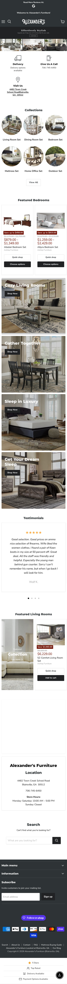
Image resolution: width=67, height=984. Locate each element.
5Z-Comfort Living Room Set (50, 659)
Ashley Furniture (11, 250)
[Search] (56, 840)
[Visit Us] (18, 86)
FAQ (36, 944)
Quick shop (17, 257)
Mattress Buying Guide (51, 944)
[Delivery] (18, 63)
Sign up (48, 896)
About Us (15, 944)
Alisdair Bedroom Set (15, 247)
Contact (26, 944)
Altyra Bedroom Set (47, 247)
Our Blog (57, 948)
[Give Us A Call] (49, 63)
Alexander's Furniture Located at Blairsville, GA (27, 948)
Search (5, 944)
